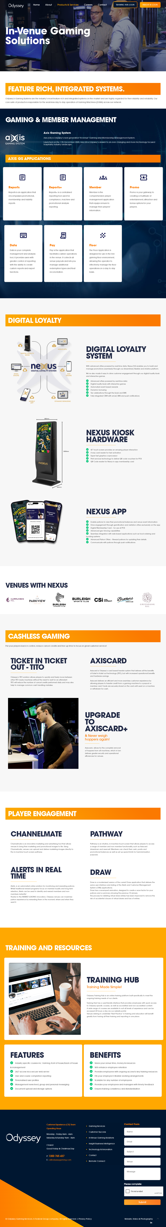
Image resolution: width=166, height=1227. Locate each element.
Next (157, 599)
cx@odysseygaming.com (60, 1160)
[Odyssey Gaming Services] (16, 6)
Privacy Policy (85, 1219)
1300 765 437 (56, 1156)
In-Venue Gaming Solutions (101, 1138)
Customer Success (97, 1132)
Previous (9, 599)
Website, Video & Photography (139, 1219)
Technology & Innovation (100, 1149)
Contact (92, 1155)
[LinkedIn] (151, 1222)
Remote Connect (97, 1161)
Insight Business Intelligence (102, 1143)
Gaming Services (97, 1126)
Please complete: (133, 1184)
